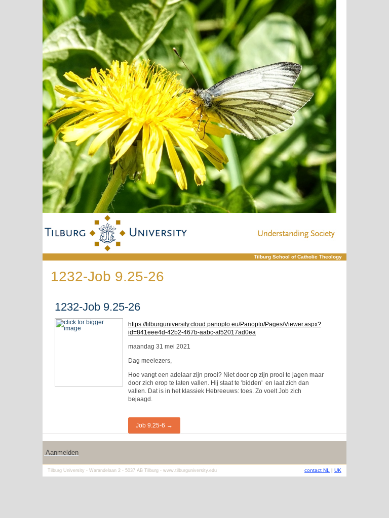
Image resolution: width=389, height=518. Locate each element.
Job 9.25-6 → (154, 425)
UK (337, 470)
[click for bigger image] (189, 106)
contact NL (317, 470)
